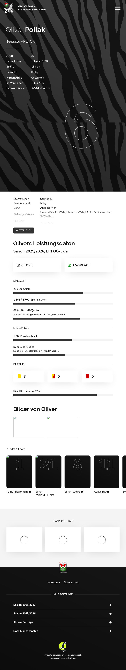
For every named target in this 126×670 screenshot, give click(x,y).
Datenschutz (71, 582)
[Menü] (117, 7)
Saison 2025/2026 (24, 613)
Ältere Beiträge (23, 622)
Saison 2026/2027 (24, 605)
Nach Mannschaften (25, 631)
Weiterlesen (24, 230)
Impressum (53, 582)
